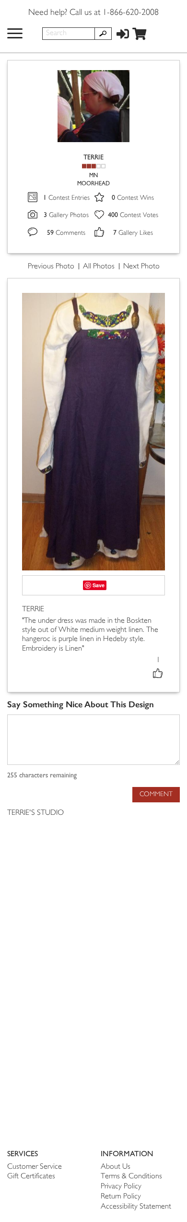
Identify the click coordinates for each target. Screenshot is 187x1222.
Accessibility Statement (136, 1206)
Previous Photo (51, 266)
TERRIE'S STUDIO (35, 813)
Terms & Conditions (131, 1176)
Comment (156, 794)
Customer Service (34, 1167)
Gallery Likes (133, 233)
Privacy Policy (121, 1186)
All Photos (99, 266)
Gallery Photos (66, 215)
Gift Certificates (31, 1176)
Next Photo (141, 266)
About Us (115, 1167)
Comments (66, 233)
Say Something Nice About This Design (80, 705)
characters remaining (42, 775)
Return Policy (121, 1196)
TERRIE (93, 157)
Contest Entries (66, 198)
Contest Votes (133, 215)
